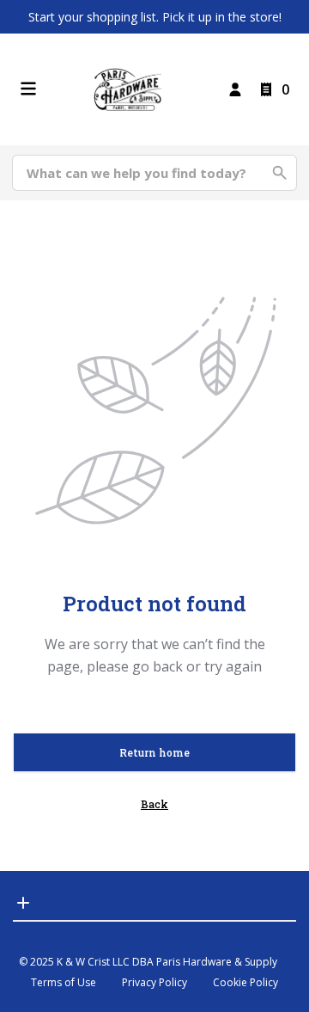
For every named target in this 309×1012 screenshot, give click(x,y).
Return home (154, 752)
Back (154, 804)
